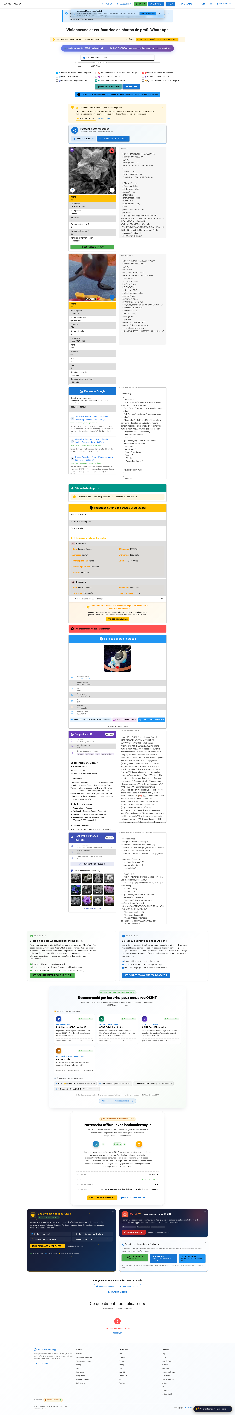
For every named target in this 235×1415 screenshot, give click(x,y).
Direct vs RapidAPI (168, 1379)
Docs (121, 1354)
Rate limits (122, 1383)
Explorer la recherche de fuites (132, 1198)
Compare (165, 1365)
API (77, 1368)
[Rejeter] (159, 13)
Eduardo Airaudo (167, 1361)
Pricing (78, 1365)
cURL (121, 1368)
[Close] (169, 13)
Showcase (165, 1368)
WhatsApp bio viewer (83, 1361)
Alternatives (166, 1376)
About (164, 1357)
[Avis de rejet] (181, 39)
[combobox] (82, 66)
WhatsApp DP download (85, 1357)
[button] (86, 65)
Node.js (121, 1365)
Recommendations (168, 1372)
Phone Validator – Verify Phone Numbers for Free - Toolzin (94, 458)
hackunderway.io (53, 1400)
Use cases (80, 1372)
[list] (92, 219)
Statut (121, 1379)
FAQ (163, 1387)
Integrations (80, 1376)
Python (121, 1361)
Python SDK (123, 1376)
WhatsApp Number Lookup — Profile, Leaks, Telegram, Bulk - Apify (92, 440)
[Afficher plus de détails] (150, 57)
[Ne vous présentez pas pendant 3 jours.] (113, 1212)
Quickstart (122, 1357)
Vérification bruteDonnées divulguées (90, 599)
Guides (164, 1383)
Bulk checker (80, 1383)
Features (79, 1354)
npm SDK (122, 1372)
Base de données (82, 1379)
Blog (163, 1354)
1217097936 (82, 679)
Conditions (165, 1390)
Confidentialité (167, 1394)
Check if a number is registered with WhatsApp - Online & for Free (91, 418)
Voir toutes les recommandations (116, 1101)
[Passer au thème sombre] (211, 3)
